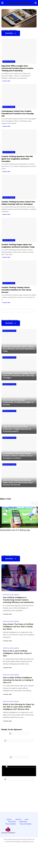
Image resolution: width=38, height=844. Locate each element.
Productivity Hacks (9, 330)
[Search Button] (36, 3)
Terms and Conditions (25, 824)
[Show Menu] (2, 3)
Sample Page (23, 821)
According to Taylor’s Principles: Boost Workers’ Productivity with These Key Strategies (19, 375)
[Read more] (32, 587)
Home (26, 819)
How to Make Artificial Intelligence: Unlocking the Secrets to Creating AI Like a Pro (18, 679)
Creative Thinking (8, 61)
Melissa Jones (6, 81)
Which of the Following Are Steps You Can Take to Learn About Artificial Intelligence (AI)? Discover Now (18, 706)
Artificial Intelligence (11, 568)
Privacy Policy (12, 821)
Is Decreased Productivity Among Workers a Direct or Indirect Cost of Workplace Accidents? (17, 455)
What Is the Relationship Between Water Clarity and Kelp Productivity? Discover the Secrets (18, 482)
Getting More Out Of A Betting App (15, 530)
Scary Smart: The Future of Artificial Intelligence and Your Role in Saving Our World (18, 626)
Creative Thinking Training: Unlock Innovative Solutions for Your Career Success (16, 289)
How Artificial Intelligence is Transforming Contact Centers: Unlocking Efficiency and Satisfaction (18, 599)
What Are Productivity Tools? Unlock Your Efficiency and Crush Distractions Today (19, 348)
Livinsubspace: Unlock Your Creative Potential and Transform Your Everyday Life (17, 113)
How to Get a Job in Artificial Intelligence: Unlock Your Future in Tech (17, 653)
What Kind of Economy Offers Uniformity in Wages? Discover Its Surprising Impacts (17, 429)
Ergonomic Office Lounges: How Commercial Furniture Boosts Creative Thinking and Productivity (17, 68)
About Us (9, 819)
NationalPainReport (19, 3)
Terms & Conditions (10, 824)
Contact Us (18, 819)
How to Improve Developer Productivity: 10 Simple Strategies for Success (18, 402)
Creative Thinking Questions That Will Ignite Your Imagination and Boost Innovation (17, 158)
